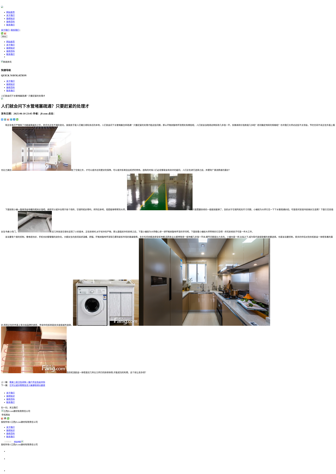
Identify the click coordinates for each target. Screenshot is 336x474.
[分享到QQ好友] (5, 418)
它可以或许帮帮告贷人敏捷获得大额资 (27, 385)
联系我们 (10, 25)
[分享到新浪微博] (5, 33)
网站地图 (17, 442)
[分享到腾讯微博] (11, 119)
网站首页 (10, 12)
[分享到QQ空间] (5, 119)
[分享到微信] (2, 33)
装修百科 (10, 22)
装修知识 (10, 18)
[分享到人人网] (14, 119)
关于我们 (10, 15)
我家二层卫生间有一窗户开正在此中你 (27, 382)
